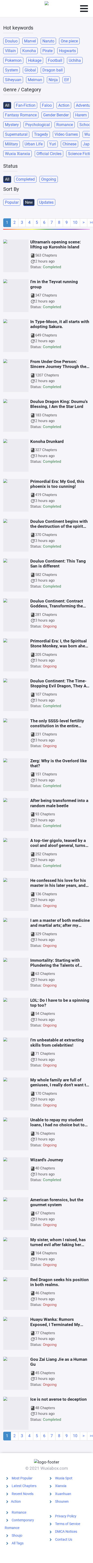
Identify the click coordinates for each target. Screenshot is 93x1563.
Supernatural (16, 134)
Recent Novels (22, 1494)
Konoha (29, 50)
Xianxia (60, 1486)
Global (30, 70)
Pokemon (13, 60)
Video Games (66, 134)
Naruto (48, 41)
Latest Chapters (24, 1486)
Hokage (34, 60)
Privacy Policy (65, 1516)
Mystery (12, 124)
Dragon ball (52, 70)
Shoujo (17, 1535)
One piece (69, 41)
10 (75, 222)
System (11, 70)
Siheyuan (13, 79)
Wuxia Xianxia (17, 153)
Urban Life (34, 144)
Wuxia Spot (63, 1478)
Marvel (30, 41)
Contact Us (63, 1539)
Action (63, 105)
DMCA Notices (66, 1531)
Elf (66, 79)
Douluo (11, 41)
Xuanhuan (63, 1494)
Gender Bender (56, 115)
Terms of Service (67, 1524)
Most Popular (22, 1478)
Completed (25, 179)
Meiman (35, 79)
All (7, 105)
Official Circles (49, 153)
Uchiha (75, 60)
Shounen (62, 1501)
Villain (10, 50)
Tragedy (41, 134)
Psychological (37, 124)
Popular (12, 202)
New (29, 202)
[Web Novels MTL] (47, 8)
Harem (81, 115)
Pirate (47, 50)
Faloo (47, 105)
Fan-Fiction (25, 105)
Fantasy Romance (21, 115)
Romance (64, 124)
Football (55, 60)
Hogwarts (67, 50)
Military (11, 144)
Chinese (69, 144)
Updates (46, 202)
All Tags (18, 1543)
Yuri (52, 144)
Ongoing (48, 179)
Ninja (53, 79)
